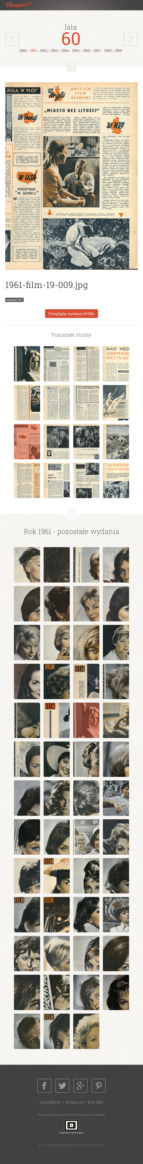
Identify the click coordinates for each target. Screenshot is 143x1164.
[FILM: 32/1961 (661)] (116, 837)
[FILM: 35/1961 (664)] (86, 875)
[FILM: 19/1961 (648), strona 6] (57, 402)
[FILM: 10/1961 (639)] (57, 642)
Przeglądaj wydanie (71, 313)
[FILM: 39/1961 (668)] (86, 914)
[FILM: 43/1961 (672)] (86, 953)
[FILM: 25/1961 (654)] (27, 798)
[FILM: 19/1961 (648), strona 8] (116, 402)
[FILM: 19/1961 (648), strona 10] (57, 441)
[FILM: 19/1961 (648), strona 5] (27, 402)
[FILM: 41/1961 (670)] (27, 953)
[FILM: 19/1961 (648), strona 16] (116, 480)
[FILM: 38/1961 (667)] (57, 914)
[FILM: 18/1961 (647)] (57, 720)
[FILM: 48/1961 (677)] (116, 992)
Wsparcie (74, 1102)
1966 (86, 50)
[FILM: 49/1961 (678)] (27, 1031)
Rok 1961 (37, 531)
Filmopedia (21, 5)
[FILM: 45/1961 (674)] (27, 992)
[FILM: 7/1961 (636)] (86, 603)
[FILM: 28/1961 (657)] (116, 798)
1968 (107, 50)
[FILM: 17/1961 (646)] (27, 720)
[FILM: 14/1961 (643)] (57, 681)
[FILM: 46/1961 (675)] (57, 992)
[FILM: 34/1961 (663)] (57, 875)
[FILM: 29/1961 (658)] (27, 837)
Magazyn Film (14, 300)
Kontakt (96, 1102)
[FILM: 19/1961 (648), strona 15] (86, 480)
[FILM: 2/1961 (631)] (57, 565)
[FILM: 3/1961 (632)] (86, 565)
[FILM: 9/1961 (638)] (27, 642)
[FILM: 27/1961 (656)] (86, 798)
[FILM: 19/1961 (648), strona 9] (27, 441)
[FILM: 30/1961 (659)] (57, 837)
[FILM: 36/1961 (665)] (116, 875)
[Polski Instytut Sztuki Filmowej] (71, 1126)
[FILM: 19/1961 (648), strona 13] (27, 480)
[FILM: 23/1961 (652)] (86, 759)
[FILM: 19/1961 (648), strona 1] (27, 364)
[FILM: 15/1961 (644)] (86, 681)
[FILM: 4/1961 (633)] (116, 565)
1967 (97, 50)
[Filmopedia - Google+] (80, 1085)
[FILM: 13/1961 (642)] (27, 681)
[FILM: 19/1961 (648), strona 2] (57, 364)
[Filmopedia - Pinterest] (98, 1085)
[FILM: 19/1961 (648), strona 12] (116, 441)
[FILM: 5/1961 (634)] (27, 603)
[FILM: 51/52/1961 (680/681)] (86, 1031)
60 (71, 38)
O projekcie (50, 1102)
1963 (54, 50)
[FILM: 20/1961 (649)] (116, 720)
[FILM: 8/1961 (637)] (116, 603)
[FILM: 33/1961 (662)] (27, 875)
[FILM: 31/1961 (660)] (86, 837)
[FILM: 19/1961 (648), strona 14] (57, 480)
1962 (43, 50)
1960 (22, 50)
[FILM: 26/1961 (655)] (57, 798)
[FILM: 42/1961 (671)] (57, 953)
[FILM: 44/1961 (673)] (116, 953)
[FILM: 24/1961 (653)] (116, 759)
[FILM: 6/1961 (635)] (57, 603)
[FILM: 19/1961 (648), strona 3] (86, 364)
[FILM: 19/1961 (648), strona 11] (86, 441)
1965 (75, 50)
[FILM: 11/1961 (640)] (86, 642)
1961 (33, 50)
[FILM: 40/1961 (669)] (116, 914)
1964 (65, 50)
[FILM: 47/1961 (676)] (86, 992)
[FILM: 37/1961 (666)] (27, 914)
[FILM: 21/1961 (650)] (27, 759)
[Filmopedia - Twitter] (62, 1085)
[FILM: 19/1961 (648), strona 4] (116, 364)
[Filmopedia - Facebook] (44, 1085)
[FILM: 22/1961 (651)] (57, 759)
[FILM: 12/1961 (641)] (116, 642)
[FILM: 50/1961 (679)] (57, 1031)
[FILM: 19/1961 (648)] (86, 720)
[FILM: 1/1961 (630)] (27, 565)
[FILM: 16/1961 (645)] (116, 681)
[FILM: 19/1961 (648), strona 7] (86, 402)
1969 (118, 50)
